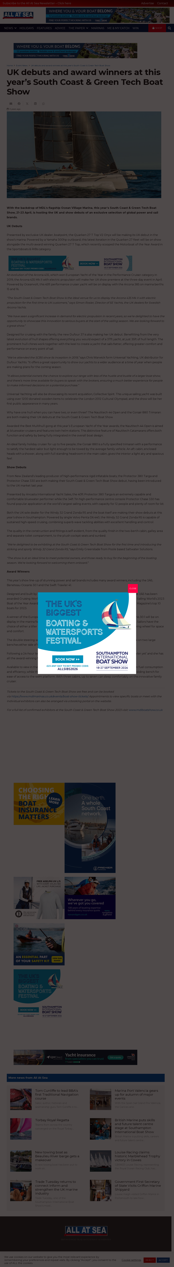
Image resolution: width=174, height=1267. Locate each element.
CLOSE (132, 588)
